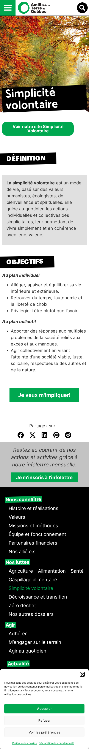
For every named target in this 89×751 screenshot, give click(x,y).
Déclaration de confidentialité (56, 743)
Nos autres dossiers (31, 614)
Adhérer (18, 633)
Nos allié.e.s (22, 551)
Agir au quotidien (27, 651)
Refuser (44, 720)
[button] (82, 674)
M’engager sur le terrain (35, 642)
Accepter (44, 709)
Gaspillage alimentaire (33, 579)
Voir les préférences (44, 732)
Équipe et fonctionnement (37, 534)
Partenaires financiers (33, 543)
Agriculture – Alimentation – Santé (46, 571)
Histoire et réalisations (33, 508)
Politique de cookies (24, 743)
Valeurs (17, 517)
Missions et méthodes (33, 525)
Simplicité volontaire (31, 588)
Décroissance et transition (38, 597)
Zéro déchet (22, 605)
